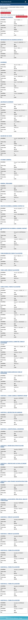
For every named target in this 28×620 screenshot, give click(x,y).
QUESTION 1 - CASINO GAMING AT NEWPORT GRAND (13, 395)
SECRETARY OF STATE (6, 135)
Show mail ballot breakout (21, 16)
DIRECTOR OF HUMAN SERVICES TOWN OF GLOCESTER (11, 372)
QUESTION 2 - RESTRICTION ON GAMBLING (11, 412)
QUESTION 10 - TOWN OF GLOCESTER (10, 550)
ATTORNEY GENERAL (5, 159)
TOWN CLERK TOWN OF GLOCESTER (9, 270)
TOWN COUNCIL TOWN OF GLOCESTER (10, 286)
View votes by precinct (5, 12)
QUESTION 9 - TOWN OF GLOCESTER (9, 533)
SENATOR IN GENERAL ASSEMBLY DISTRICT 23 (12, 206)
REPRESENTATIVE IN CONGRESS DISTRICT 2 (11, 39)
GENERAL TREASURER (6, 183)
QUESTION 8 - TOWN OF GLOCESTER (9, 517)
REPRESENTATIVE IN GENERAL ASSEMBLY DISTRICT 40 (13, 229)
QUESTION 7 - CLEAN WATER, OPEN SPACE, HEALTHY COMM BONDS (13, 500)
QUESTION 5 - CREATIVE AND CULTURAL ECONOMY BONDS (13, 464)
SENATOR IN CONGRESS (6, 17)
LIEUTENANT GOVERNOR (6, 101)
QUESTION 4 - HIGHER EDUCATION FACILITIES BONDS (12, 446)
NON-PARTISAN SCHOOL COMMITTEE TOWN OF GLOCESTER (12, 342)
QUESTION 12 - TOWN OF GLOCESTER (10, 583)
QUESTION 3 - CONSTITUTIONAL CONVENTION (12, 429)
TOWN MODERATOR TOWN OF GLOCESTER (11, 253)
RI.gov (20, 618)
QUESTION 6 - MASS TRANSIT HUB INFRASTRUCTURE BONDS (13, 482)
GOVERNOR (3, 62)
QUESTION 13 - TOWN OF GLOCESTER (10, 600)
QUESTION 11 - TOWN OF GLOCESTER (10, 567)
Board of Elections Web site (12, 618)
